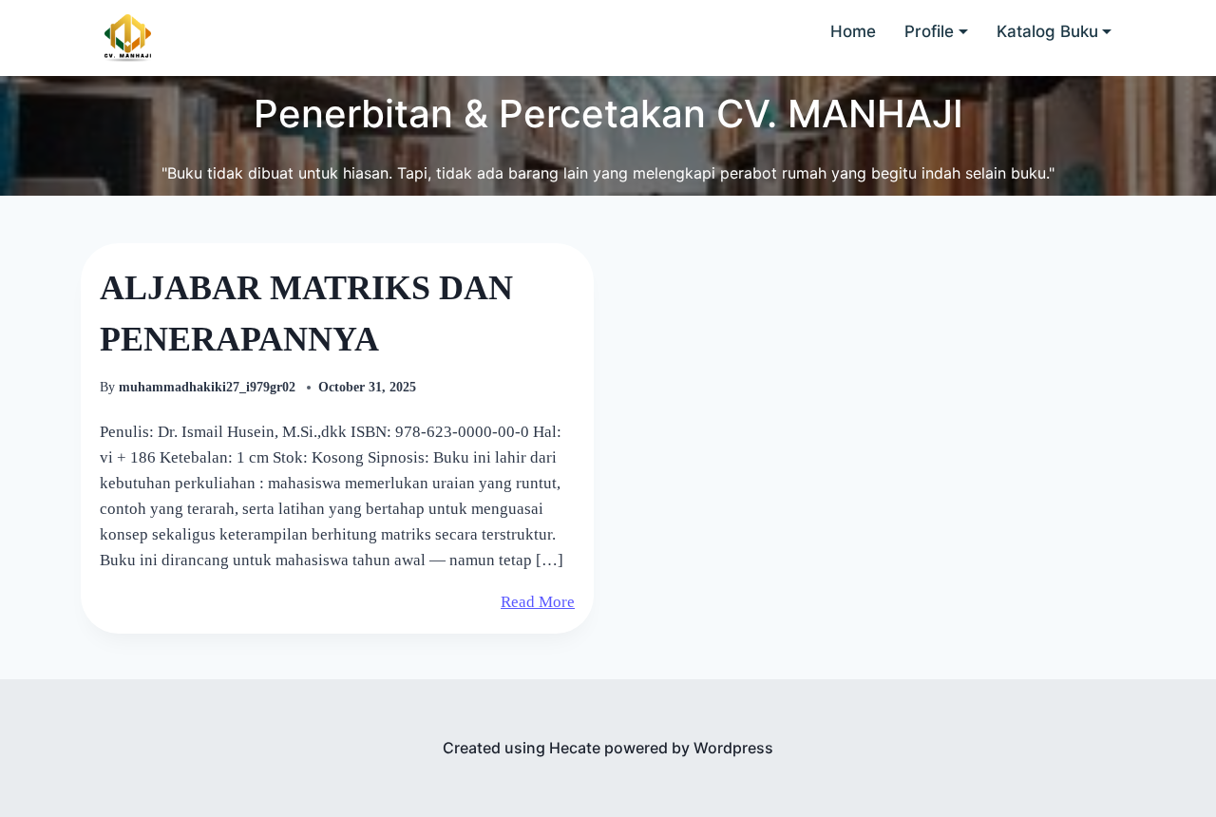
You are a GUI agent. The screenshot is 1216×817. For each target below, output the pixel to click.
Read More (538, 602)
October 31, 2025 (367, 387)
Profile (929, 31)
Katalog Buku (1047, 31)
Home (853, 31)
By (107, 387)
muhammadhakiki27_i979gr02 (209, 387)
